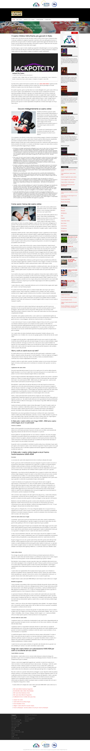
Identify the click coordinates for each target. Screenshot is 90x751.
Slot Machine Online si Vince (71, 281)
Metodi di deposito (14, 730)
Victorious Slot (67, 113)
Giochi (12, 728)
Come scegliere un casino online (68, 179)
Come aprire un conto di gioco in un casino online (69, 196)
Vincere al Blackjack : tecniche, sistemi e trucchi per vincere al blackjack (30, 707)
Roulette (63, 218)
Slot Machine (64, 213)
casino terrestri (14, 725)
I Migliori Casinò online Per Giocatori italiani (23, 705)
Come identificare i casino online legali (68, 174)
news (12, 733)
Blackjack (63, 210)
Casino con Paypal (14, 721)
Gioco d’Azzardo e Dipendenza (31, 715)
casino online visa (14, 724)
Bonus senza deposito (28, 75)
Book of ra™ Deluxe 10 (68, 74)
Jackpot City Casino (18, 73)
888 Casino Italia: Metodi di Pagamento (22, 695)
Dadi (62, 215)
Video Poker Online (65, 220)
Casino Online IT (16, 75)
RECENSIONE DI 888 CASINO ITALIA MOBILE (23, 691)
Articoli (22, 75)
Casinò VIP (70, 246)
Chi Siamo (27, 716)
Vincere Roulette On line (19, 703)
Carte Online (64, 225)
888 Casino (13, 716)
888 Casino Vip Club (72, 237)
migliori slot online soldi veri (16, 731)
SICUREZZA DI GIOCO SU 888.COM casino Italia (24, 696)
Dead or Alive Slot (67, 133)
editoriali (13, 727)
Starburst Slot (66, 55)
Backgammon (64, 230)
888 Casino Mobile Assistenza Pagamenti (23, 689)
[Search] (77, 19)
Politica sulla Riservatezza (30, 718)
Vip (12, 736)
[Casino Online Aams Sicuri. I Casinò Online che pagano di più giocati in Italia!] (16, 15)
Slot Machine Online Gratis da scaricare (72, 260)
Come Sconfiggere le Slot (72, 271)
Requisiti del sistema (65, 201)
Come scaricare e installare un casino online (69, 192)
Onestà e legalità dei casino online (68, 177)
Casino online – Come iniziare (67, 182)
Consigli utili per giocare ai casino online (68, 170)
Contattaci (27, 721)
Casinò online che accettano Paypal (21, 701)
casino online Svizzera (15, 722)
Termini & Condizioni (29, 719)
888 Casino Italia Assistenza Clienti (21, 692)
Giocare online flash (65, 199)
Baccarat (63, 208)
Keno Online (63, 223)
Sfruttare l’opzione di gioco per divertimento (68, 185)
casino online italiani (44, 83)
